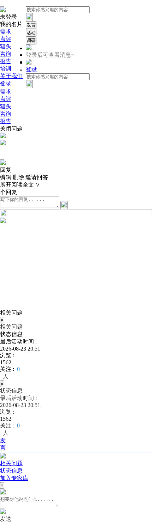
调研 (31, 40)
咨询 (5, 54)
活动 (31, 32)
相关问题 (11, 463)
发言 (31, 25)
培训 (5, 69)
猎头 (5, 46)
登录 (5, 83)
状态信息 (11, 471)
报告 (5, 61)
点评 (5, 39)
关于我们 (11, 76)
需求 (5, 32)
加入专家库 (14, 478)
